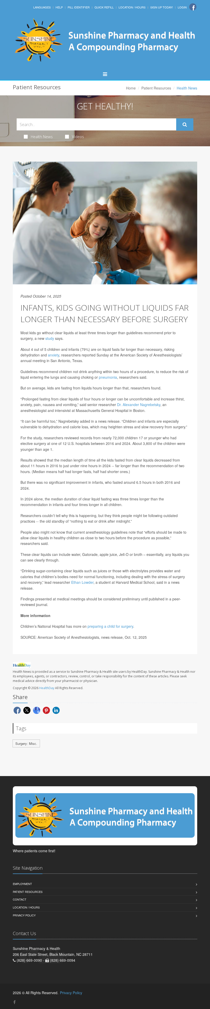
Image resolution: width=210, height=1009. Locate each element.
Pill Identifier (79, 7)
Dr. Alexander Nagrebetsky (138, 404)
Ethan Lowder (82, 582)
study (49, 338)
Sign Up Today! (161, 7)
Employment (22, 884)
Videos (78, 136)
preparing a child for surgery (110, 626)
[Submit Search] (184, 124)
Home (131, 88)
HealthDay (46, 688)
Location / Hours (132, 7)
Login (182, 7)
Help (59, 7)
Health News (42, 136)
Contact (19, 899)
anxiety (53, 354)
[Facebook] (192, 6)
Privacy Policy (24, 915)
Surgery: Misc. (26, 743)
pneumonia (108, 377)
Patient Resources (156, 88)
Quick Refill (104, 7)
